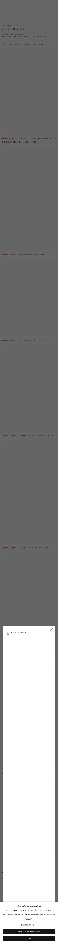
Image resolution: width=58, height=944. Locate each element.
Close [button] (51, 630)
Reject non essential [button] (29, 932)
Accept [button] (29, 939)
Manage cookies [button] (29, 925)
